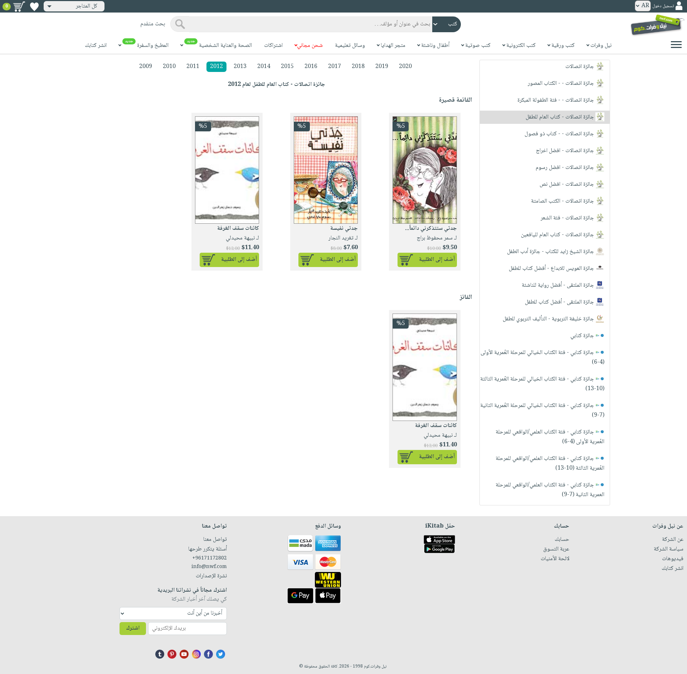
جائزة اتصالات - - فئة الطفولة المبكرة (556, 100)
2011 (192, 67)
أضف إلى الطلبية (437, 260)
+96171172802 (209, 558)
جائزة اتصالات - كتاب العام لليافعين (558, 235)
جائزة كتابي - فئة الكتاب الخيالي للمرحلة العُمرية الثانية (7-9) (542, 410)
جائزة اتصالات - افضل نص (567, 184)
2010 (169, 67)
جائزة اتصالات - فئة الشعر (568, 218)
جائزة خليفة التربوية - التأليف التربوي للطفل (549, 319)
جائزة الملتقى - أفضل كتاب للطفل (560, 302)
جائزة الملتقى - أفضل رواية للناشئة (558, 285)
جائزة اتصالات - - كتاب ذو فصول (560, 134)
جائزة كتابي (582, 336)
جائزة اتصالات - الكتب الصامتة (563, 201)
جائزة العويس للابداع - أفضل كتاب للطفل (552, 268)
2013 (240, 67)
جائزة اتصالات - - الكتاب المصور (561, 83)
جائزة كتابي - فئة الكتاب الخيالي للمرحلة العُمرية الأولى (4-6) (542, 357)
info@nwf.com (209, 567)
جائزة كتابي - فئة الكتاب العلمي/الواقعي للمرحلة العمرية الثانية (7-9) (550, 490)
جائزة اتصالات (580, 67)
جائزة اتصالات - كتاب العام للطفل (560, 117)
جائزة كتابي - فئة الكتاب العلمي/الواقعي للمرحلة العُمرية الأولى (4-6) (550, 437)
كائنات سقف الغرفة (238, 228)
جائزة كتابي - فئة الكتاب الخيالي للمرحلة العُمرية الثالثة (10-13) (542, 384)
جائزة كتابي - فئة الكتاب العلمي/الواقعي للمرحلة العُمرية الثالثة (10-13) (550, 463)
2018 (358, 67)
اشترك (133, 628)
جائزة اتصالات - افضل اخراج (565, 151)
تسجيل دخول (663, 6)
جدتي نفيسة (344, 228)
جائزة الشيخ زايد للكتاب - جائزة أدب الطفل (551, 252)
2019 (381, 67)
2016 (310, 67)
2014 (263, 67)
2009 (145, 67)
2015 (287, 67)
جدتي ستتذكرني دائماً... (431, 228)
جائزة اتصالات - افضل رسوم (565, 168)
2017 (334, 67)
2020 (405, 67)
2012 (216, 67)
